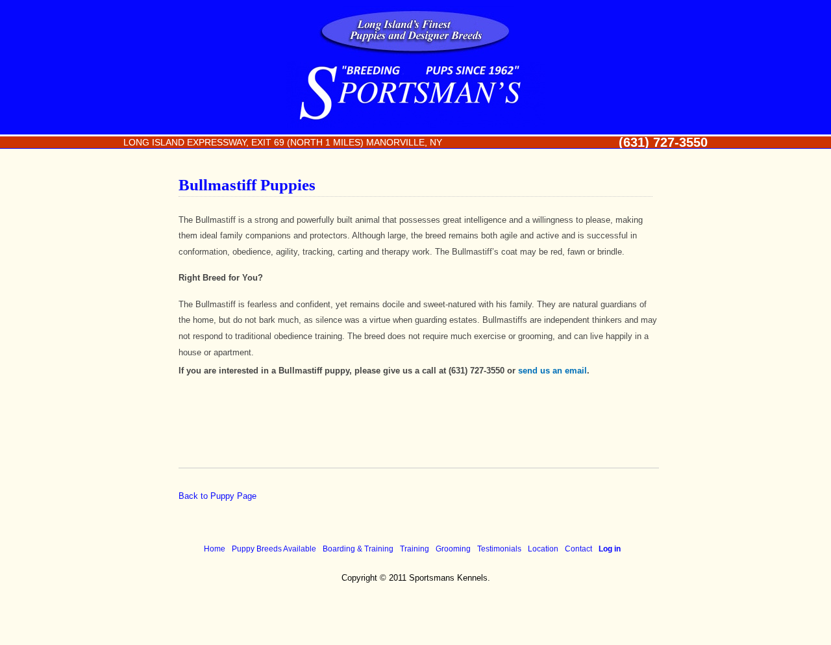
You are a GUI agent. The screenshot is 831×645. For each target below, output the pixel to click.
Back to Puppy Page (217, 496)
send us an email (552, 370)
